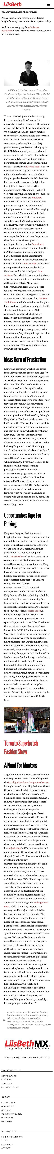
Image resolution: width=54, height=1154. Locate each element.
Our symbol (7, 1118)
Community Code (10, 1087)
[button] (48, 4)
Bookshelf (7, 1144)
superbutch (23, 1027)
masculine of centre (24, 1024)
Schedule (6, 1084)
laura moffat (37, 1021)
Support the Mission (12, 1137)
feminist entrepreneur (36, 1015)
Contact (5, 1148)
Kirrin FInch (24, 1021)
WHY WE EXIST (8, 1103)
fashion (43, 1012)
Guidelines (7, 1080)
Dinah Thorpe (28, 263)
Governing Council (11, 1114)
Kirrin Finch (32, 166)
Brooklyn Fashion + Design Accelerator (28, 782)
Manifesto (6, 1110)
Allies (4, 1141)
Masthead (6, 1121)
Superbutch (38, 244)
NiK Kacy (36, 197)
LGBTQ (10, 1024)
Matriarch (16, 556)
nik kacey (39, 1024)
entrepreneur (32, 1012)
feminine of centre (16, 1015)
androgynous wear (16, 1012)
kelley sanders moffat (29, 1018)
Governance (8, 1107)
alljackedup (15, 848)
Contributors (8, 1076)
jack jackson (12, 1018)
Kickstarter (12, 1021)
